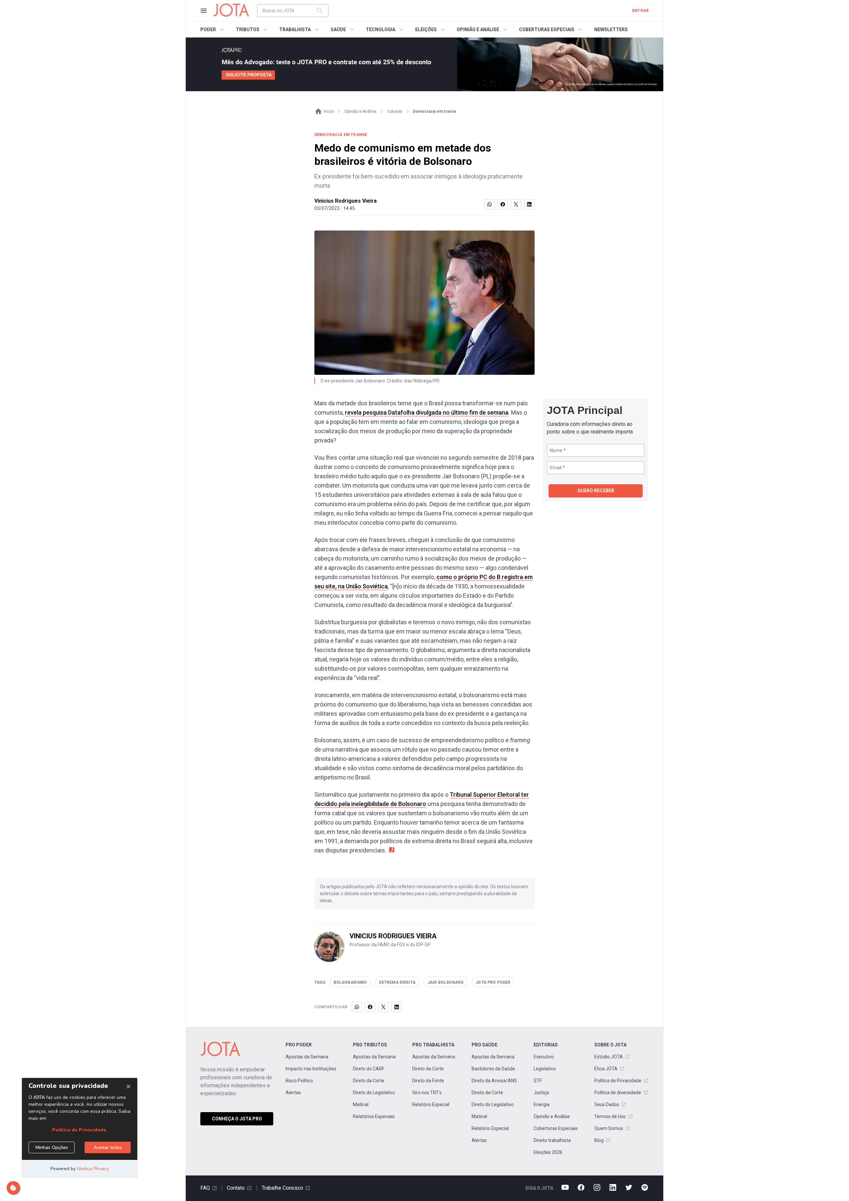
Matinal (360, 1104)
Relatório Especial (430, 1104)
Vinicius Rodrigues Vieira (345, 201)
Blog (599, 1140)
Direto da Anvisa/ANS (494, 1080)
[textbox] (289, 10)
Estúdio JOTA (608, 1056)
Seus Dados (606, 1104)
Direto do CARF (368, 1068)
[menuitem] (213, 29)
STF (538, 1080)
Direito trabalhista (552, 1140)
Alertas (293, 1092)
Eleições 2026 (548, 1152)
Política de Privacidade (617, 1080)
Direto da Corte (368, 1080)
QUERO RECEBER (595, 490)
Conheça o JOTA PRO (237, 1118)
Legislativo (545, 1068)
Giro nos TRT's (427, 1092)
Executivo (544, 1056)
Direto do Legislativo (374, 1092)
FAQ (205, 1188)
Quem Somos (608, 1128)
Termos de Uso (610, 1116)
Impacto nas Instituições (311, 1068)
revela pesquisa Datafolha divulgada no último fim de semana (426, 412)
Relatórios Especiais (374, 1116)
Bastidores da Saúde (493, 1068)
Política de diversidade (617, 1092)
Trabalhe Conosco (282, 1188)
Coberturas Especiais (556, 1128)
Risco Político (299, 1080)
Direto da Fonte (428, 1080)
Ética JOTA (606, 1068)
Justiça (541, 1092)
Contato (236, 1188)
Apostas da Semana (307, 1056)
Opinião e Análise (552, 1116)
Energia (542, 1104)
